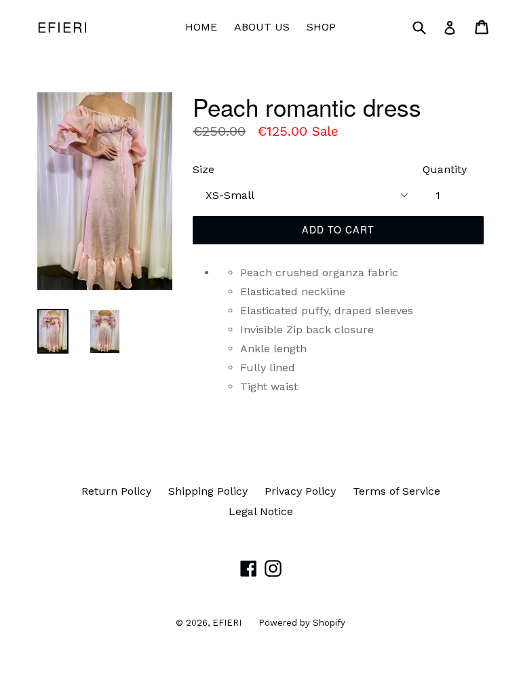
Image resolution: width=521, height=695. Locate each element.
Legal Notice (261, 511)
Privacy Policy (300, 491)
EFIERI (63, 27)
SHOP (321, 26)
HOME (201, 26)
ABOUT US (262, 26)
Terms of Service (396, 491)
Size (203, 169)
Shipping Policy (208, 491)
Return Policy (116, 491)
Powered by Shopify (301, 623)
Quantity (445, 169)
